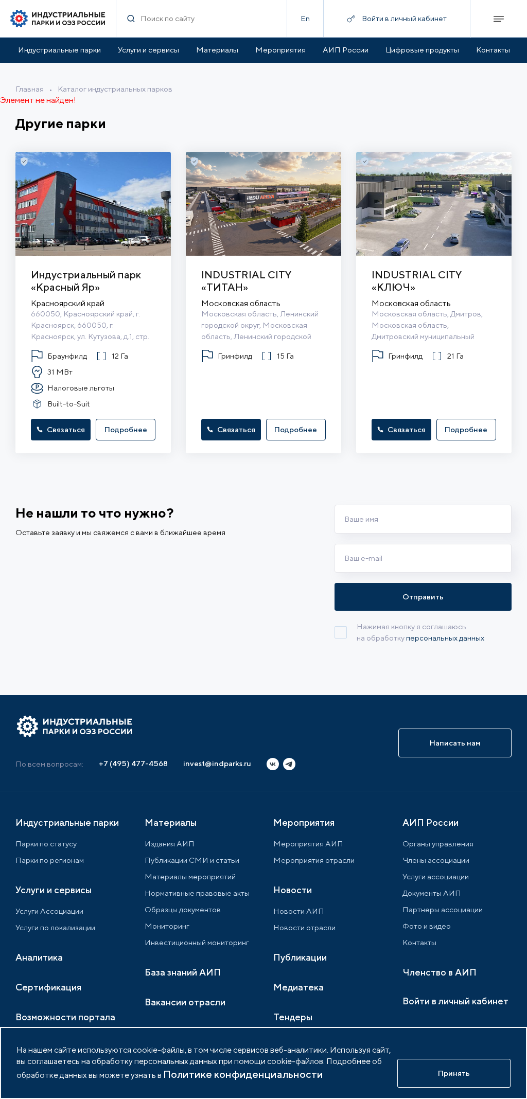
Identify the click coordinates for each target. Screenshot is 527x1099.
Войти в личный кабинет (455, 1001)
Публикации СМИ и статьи (192, 860)
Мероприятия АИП (308, 843)
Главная (29, 88)
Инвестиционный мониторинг (197, 942)
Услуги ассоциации (435, 876)
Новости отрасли (304, 927)
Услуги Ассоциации (49, 911)
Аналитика (39, 957)
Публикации (300, 957)
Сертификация (48, 987)
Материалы (217, 49)
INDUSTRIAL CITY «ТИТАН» (246, 281)
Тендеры (292, 1017)
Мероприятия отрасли (314, 860)
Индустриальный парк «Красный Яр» (86, 281)
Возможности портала (65, 1017)
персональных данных (445, 637)
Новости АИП (298, 911)
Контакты (493, 49)
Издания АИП (170, 843)
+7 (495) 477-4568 (133, 763)
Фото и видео (426, 925)
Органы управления (437, 843)
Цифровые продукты (422, 49)
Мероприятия (280, 49)
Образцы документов (183, 909)
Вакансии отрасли (185, 1002)
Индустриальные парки (59, 49)
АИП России (345, 49)
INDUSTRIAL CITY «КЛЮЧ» (417, 281)
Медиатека (298, 987)
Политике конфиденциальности (243, 1074)
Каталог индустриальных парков (115, 88)
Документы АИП (431, 893)
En (305, 18)
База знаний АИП (183, 972)
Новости (292, 889)
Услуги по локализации (55, 927)
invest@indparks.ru (217, 763)
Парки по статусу (46, 843)
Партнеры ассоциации (442, 909)
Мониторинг (167, 925)
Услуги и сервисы (148, 49)
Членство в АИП (439, 972)
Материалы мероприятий (190, 876)
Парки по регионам (49, 860)
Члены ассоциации (435, 860)
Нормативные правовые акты (197, 893)
